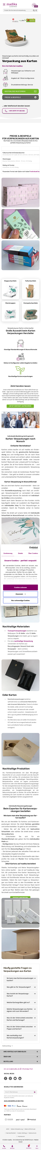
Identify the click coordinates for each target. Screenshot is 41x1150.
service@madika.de (13, 1069)
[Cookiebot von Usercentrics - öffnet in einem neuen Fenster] (29, 548)
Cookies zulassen (20, 587)
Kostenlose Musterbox (15, 91)
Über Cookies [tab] (33, 553)
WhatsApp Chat (27, 1069)
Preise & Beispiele (13, 97)
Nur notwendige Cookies (20, 600)
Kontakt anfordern (20, 898)
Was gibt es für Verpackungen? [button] (19, 987)
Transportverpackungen (17, 631)
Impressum (21, 1136)
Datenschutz (32, 1133)
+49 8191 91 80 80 (16, 111)
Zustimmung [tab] (7, 553)
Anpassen (19, 594)
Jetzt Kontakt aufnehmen (20, 406)
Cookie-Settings (22, 1133)
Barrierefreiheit (10, 1133)
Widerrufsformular (29, 1129)
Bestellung (8, 1061)
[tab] (20, 979)
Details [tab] (20, 553)
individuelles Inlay (12, 505)
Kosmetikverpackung (13, 491)
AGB (7, 1129)
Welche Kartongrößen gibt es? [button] (18, 1002)
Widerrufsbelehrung (17, 1129)
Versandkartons (7, 834)
